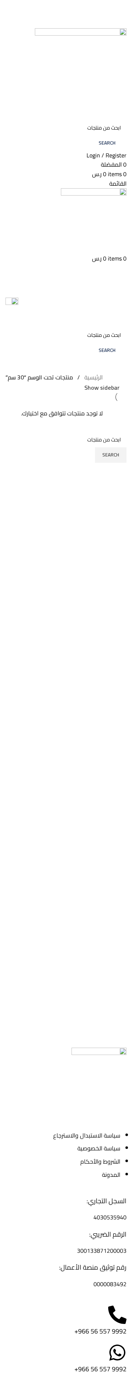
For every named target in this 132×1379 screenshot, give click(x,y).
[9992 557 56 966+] (117, 1315)
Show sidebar (102, 387)
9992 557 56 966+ (100, 1331)
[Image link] (99, 1074)
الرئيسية (93, 377)
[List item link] (66, 1155)
